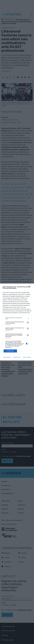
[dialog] (17, 322)
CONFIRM (10, 351)
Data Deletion (7, 357)
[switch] (27, 322)
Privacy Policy (27, 357)
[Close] (30, 287)
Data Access (17, 357)
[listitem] (17, 318)
